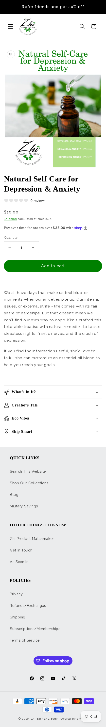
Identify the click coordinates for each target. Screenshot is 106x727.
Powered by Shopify (73, 718)
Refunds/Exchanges (28, 605)
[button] (10, 26)
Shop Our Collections (29, 483)
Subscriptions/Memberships (35, 629)
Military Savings (24, 506)
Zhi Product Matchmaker (32, 538)
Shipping (10, 218)
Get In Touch (21, 550)
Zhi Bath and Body (44, 718)
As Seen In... (20, 562)
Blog (14, 494)
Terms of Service (25, 640)
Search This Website (28, 471)
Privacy (16, 594)
